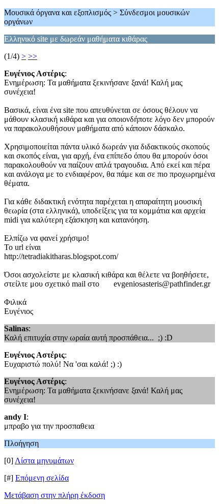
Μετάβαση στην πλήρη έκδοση (54, 495)
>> (32, 56)
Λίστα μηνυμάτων (44, 460)
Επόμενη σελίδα (42, 478)
